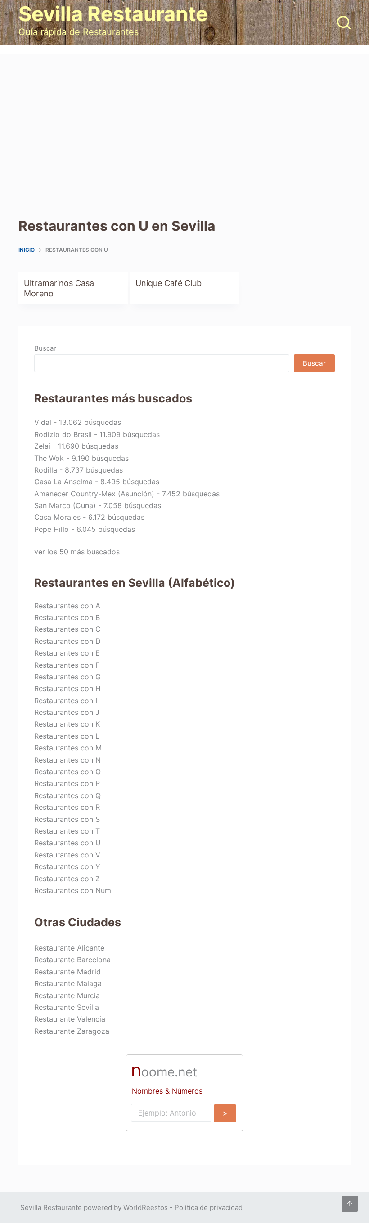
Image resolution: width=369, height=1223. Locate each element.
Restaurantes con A (67, 605)
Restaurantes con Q (67, 795)
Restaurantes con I (65, 700)
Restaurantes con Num (72, 890)
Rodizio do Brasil (63, 434)
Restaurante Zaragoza (71, 1031)
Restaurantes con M (68, 747)
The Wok (49, 458)
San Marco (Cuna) (65, 505)
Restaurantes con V (67, 854)
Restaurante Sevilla (66, 1007)
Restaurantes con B (67, 617)
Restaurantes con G (67, 676)
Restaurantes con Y (67, 866)
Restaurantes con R (67, 807)
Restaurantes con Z (67, 878)
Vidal (42, 422)
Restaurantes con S (67, 819)
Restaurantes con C (67, 629)
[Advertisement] (184, 121)
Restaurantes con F (66, 665)
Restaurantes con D (67, 641)
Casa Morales (57, 517)
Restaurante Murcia (67, 995)
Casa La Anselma (63, 481)
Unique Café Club (168, 283)
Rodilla (45, 469)
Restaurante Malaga (68, 983)
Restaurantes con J (66, 712)
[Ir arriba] (350, 1204)
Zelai (42, 446)
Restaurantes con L (66, 736)
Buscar (45, 348)
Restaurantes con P (67, 783)
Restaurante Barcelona (72, 959)
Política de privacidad (209, 1207)
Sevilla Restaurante (113, 13)
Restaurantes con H (67, 688)
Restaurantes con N (67, 759)
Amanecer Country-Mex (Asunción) (94, 493)
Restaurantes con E (67, 652)
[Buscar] (344, 22)
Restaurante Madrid (67, 971)
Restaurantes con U (67, 842)
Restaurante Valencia (69, 1018)
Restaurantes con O (67, 771)
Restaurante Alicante (69, 947)
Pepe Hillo (51, 529)
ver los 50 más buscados (77, 551)
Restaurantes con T (67, 830)
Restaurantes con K (67, 723)
